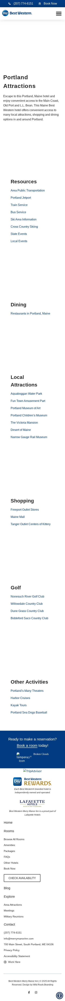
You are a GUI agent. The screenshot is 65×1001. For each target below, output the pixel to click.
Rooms (9, 831)
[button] (58, 13)
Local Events (19, 241)
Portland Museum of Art (25, 408)
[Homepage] (17, 13)
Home (8, 822)
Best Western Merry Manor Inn (23, 981)
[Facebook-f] (29, 992)
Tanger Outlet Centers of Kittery (31, 524)
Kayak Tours (19, 705)
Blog (7, 888)
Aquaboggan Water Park (26, 393)
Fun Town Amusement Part (28, 400)
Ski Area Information (23, 219)
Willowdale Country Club (27, 603)
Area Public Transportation (28, 190)
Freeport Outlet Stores (25, 509)
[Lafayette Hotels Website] (32, 803)
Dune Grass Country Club (27, 611)
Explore (9, 896)
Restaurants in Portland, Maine (30, 313)
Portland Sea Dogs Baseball (29, 712)
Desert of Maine (21, 429)
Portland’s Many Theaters (27, 690)
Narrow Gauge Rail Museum (29, 437)
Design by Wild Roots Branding (38, 984)
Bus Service (18, 212)
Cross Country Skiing (24, 226)
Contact (9, 924)
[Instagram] (36, 992)
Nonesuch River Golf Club (27, 596)
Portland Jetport (21, 197)
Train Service (19, 204)
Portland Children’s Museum (29, 415)
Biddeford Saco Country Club (29, 618)
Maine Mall (18, 516)
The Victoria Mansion (24, 422)
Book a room (27, 745)
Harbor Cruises (20, 698)
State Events (19, 233)
